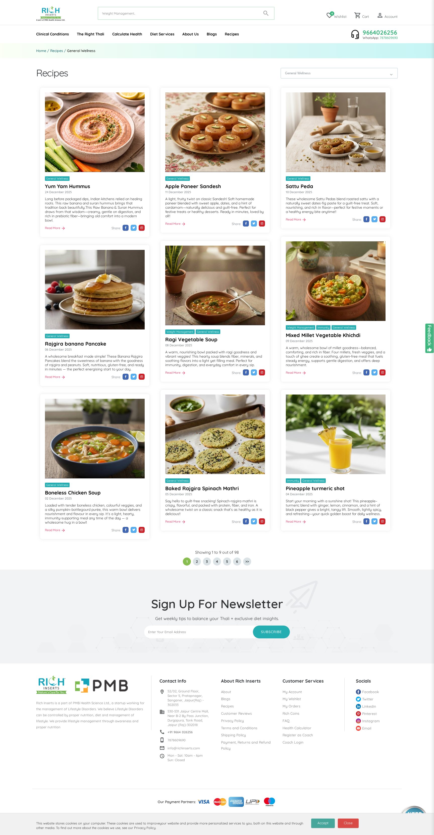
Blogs (212, 34)
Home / (42, 50)
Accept (323, 823)
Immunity (323, 327)
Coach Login (293, 742)
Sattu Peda (299, 186)
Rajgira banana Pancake (75, 344)
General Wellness (57, 178)
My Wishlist (292, 699)
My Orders (291, 706)
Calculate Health (127, 34)
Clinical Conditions (52, 34)
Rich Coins (291, 713)
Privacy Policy (232, 720)
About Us (190, 34)
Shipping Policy (233, 735)
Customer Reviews (236, 713)
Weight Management (300, 327)
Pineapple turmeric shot (315, 488)
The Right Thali (90, 34)
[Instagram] (142, 228)
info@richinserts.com (184, 748)
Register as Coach (298, 735)
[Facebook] (126, 228)
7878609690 (389, 38)
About (226, 692)
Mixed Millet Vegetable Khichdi (323, 335)
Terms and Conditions (239, 728)
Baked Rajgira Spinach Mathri (202, 488)
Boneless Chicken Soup (73, 492)
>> (247, 561)
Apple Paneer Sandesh (193, 186)
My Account (292, 692)
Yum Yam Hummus (67, 186)
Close (348, 823)
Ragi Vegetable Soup (191, 339)
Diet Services (162, 34)
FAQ (286, 720)
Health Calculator (297, 728)
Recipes (232, 34)
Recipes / (58, 50)
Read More (52, 228)
